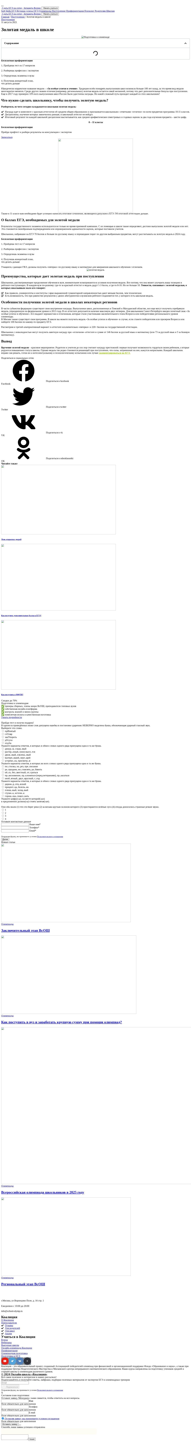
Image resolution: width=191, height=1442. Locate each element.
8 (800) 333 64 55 (11, 1295)
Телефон (34, 827)
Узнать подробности (11, 717)
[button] (6, 137)
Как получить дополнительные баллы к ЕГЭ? (21, 615)
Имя (31, 1401)
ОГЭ (36, 11)
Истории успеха (25, 11)
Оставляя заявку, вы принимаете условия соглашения (31, 1418)
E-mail (32, 1412)
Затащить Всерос (32, 8)
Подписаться (12, 1387)
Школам (110, 11)
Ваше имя (35, 824)
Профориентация (75, 11)
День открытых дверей (11, 539)
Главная (5, 17)
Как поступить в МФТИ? (12, 694)
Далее (5, 839)
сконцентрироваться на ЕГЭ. (114, 353)
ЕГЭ (14, 11)
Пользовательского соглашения (50, 836)
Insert (32, 1439)
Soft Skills (6, 11)
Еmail (32, 830)
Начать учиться (50, 8)
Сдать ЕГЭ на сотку (12, 8)
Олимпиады (45, 11)
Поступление (59, 11)
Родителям (100, 11)
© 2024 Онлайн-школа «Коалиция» (24, 1374)
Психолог (89, 11)
